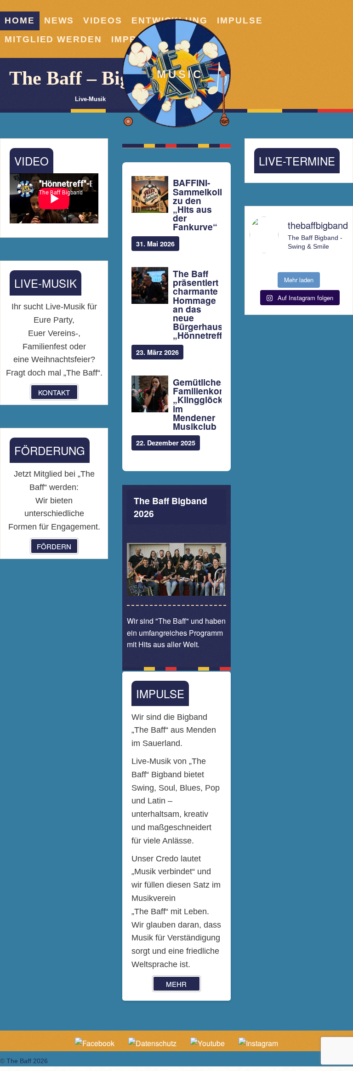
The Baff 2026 (27, 1061)
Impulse (239, 20)
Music (180, 74)
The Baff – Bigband (90, 78)
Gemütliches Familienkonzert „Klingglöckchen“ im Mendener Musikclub (197, 404)
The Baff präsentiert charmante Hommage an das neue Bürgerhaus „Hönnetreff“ (197, 304)
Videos (102, 20)
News (59, 20)
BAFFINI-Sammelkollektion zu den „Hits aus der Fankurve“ (197, 204)
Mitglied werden (53, 39)
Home (20, 20)
